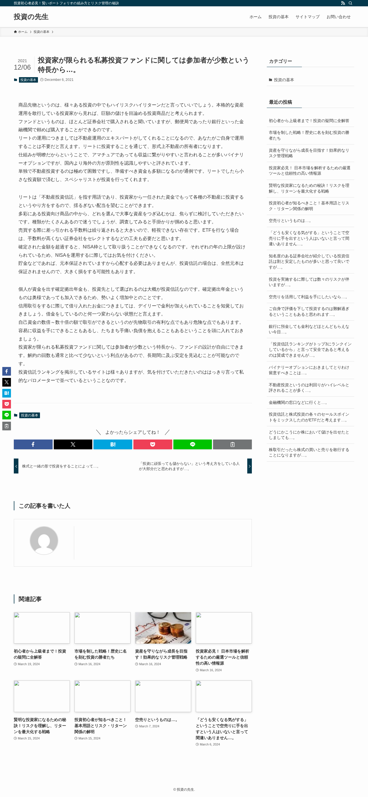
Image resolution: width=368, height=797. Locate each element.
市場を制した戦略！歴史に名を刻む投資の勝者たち (309, 135)
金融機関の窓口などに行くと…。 (299, 402)
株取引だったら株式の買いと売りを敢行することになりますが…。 (309, 452)
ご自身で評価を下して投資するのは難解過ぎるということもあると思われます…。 (309, 311)
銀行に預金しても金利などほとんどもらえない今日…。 (309, 329)
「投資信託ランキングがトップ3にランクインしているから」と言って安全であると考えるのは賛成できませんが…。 (310, 349)
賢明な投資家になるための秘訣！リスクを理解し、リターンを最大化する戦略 (309, 188)
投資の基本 (28, 79)
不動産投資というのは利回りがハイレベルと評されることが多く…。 (309, 388)
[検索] (350, 3)
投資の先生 (31, 16)
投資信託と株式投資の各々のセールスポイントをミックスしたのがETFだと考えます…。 (309, 417)
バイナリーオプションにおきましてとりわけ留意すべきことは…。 (309, 370)
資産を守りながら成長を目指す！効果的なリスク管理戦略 (309, 153)
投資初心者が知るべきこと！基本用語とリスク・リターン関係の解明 (309, 206)
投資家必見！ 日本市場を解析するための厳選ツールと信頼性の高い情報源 (309, 171)
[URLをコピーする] (232, 444)
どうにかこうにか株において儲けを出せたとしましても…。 (309, 435)
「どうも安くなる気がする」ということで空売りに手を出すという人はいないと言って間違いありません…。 (309, 238)
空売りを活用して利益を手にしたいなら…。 (309, 296)
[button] (33, 444)
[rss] (343, 3)
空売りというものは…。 (291, 220)
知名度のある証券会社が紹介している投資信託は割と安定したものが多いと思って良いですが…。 (309, 261)
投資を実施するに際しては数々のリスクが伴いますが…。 (309, 282)
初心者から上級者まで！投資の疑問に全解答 (309, 120)
